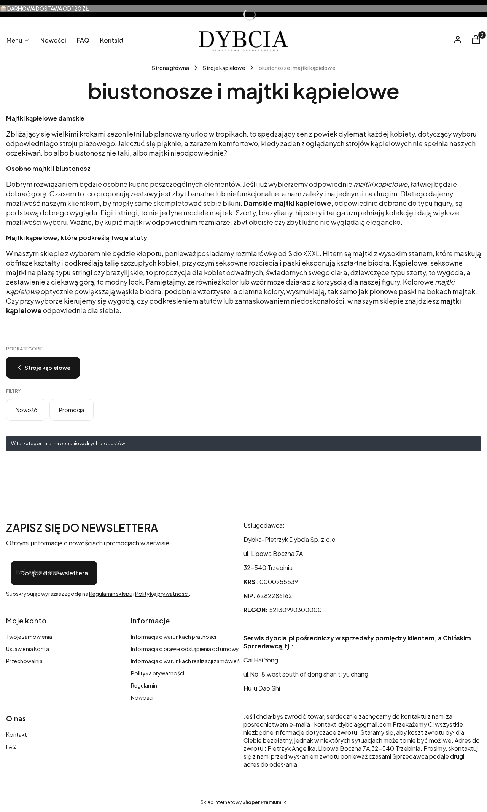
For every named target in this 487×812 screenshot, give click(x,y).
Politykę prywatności (162, 593)
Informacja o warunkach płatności (173, 636)
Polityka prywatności (157, 673)
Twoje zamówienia (29, 636)
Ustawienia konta (27, 648)
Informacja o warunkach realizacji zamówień (185, 661)
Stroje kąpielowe (224, 67)
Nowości (142, 697)
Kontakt (16, 734)
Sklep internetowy (241, 802)
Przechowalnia (24, 661)
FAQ (11, 746)
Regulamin (144, 685)
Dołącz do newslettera (54, 573)
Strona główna (170, 67)
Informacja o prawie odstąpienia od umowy (185, 648)
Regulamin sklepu (110, 593)
